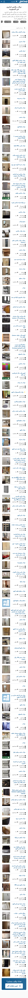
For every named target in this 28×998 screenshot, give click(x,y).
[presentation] (2, 21)
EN (1, 1)
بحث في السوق (19, 28)
